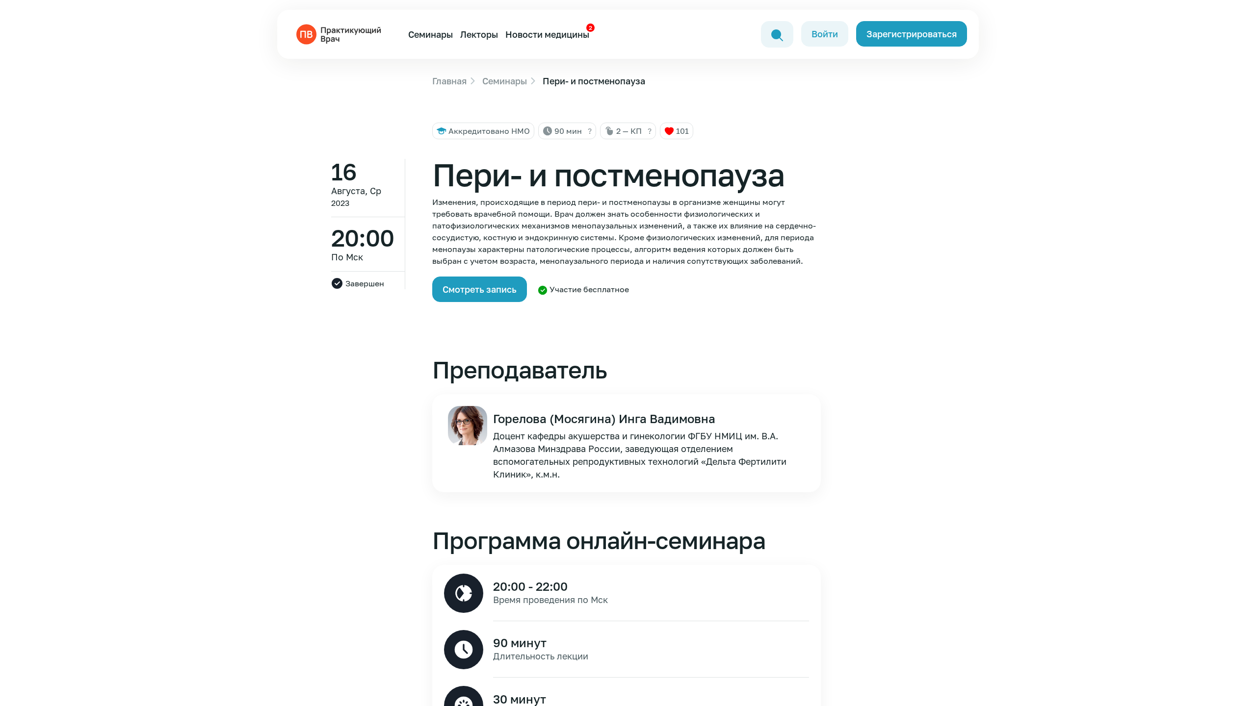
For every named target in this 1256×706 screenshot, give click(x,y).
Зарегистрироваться (911, 33)
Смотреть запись (480, 289)
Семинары (430, 34)
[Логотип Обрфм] (340, 33)
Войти (824, 33)
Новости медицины (547, 34)
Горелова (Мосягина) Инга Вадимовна (604, 418)
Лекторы (479, 34)
